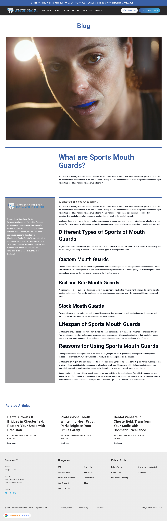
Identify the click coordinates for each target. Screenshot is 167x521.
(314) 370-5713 (10, 470)
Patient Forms (116, 467)
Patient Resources (144, 472)
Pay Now (98, 10)
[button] (87, 10)
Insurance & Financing (119, 478)
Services (75, 10)
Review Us (88, 472)
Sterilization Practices (66, 478)
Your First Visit (63, 483)
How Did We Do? (64, 488)
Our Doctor (88, 467)
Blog (86, 483)
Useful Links (116, 472)
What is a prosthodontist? (147, 467)
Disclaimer (100, 508)
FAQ (59, 467)
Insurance (46, 10)
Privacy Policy (66, 508)
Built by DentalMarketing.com (151, 508)
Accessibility (83, 508)
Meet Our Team (64, 472)
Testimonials (89, 478)
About (66, 10)
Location (57, 10)
